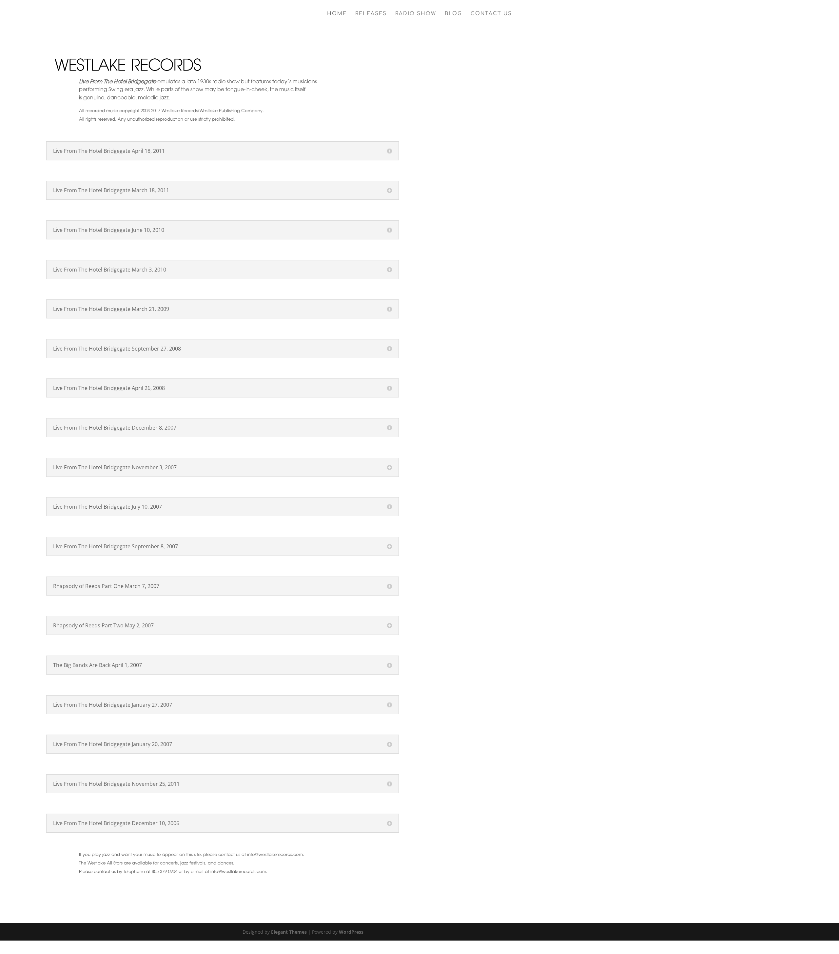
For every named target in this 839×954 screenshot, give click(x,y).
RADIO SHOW (415, 13)
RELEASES (371, 13)
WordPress (351, 932)
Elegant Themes (289, 932)
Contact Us (491, 13)
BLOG (453, 13)
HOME (337, 13)
